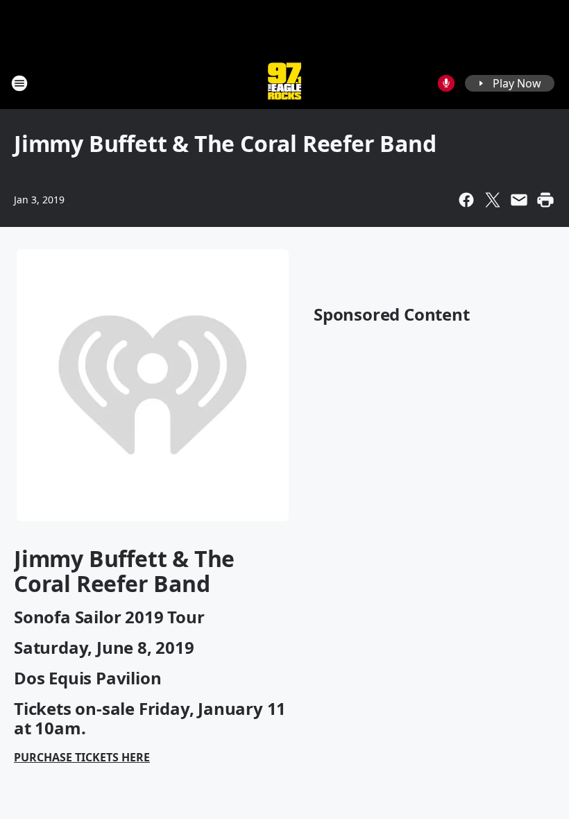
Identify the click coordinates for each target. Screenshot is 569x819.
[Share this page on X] (492, 200)
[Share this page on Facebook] (466, 200)
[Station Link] (284, 82)
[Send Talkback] (446, 83)
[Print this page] (545, 200)
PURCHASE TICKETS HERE (82, 757)
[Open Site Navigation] (19, 83)
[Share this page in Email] (519, 200)
